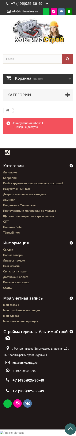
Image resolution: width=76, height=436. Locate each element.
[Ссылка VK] (28, 404)
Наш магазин (11, 266)
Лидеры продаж (14, 260)
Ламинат (9, 199)
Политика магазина (16, 282)
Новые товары (13, 255)
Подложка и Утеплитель (19, 205)
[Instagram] (54, 11)
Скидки (8, 249)
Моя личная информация (20, 321)
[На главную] (8, 110)
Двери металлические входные (24, 194)
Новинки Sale (12, 227)
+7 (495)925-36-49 (26, 3)
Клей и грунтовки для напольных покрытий (33, 183)
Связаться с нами (15, 271)
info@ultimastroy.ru (25, 363)
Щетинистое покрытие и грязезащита (28, 216)
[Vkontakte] (61, 11)
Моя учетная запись (23, 298)
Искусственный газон (17, 188)
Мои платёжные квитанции (21, 310)
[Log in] (69, 11)
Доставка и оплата (15, 277)
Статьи (7, 287)
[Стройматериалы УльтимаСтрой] (38, 31)
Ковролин (10, 178)
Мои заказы (11, 305)
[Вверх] (70, 429)
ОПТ (6, 221)
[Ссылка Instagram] (17, 404)
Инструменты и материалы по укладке (29, 210)
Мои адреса (11, 315)
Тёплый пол (11, 232)
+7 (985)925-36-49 (28, 391)
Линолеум (10, 172)
